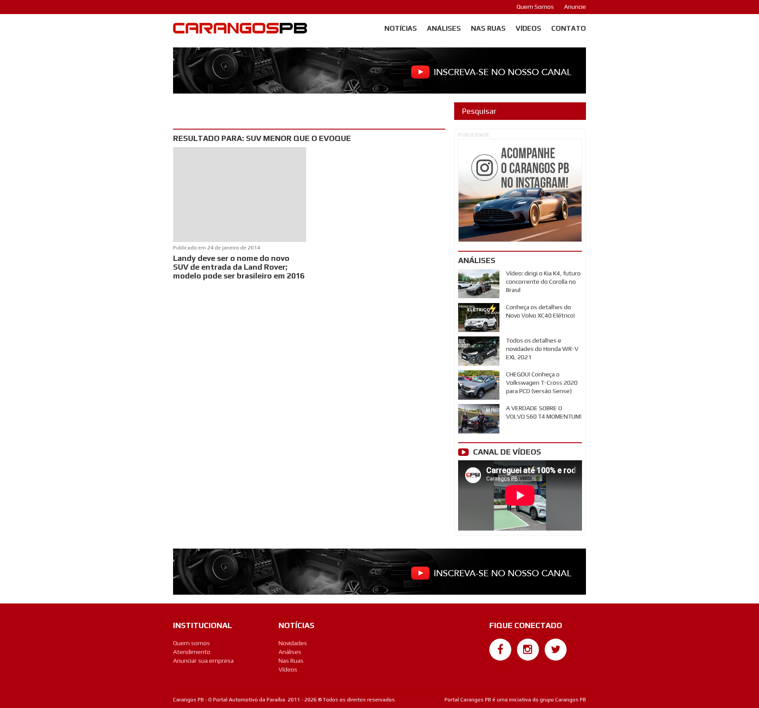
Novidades (292, 643)
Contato (568, 28)
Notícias (400, 28)
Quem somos (191, 643)
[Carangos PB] (240, 30)
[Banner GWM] (520, 190)
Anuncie (575, 6)
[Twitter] (556, 650)
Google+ (500, 664)
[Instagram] (528, 650)
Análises (444, 28)
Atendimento (191, 651)
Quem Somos (535, 6)
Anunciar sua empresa (203, 660)
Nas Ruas (488, 28)
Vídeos (528, 28)
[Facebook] (500, 650)
